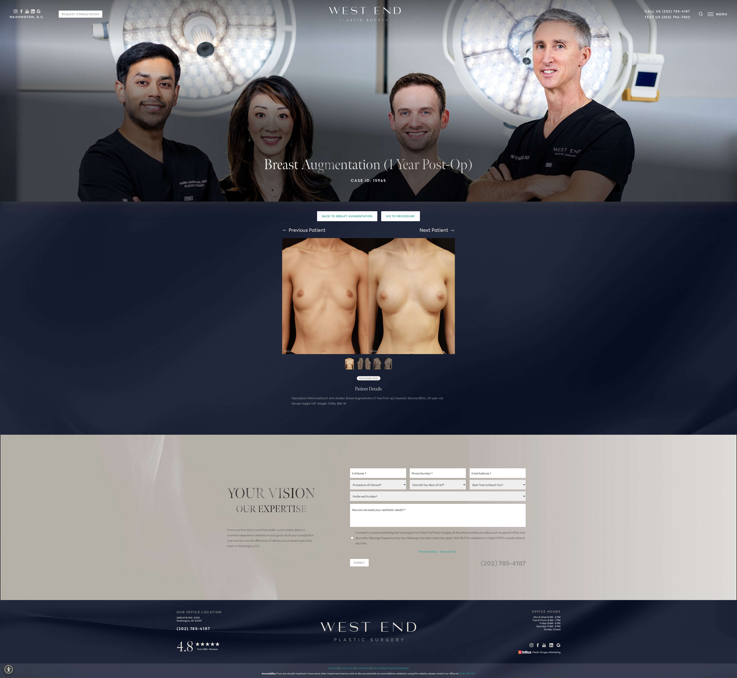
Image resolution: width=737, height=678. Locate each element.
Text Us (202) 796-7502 (667, 17)
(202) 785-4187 (503, 562)
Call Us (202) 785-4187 (667, 11)
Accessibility (362, 668)
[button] (710, 14)
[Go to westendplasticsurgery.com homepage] (364, 14)
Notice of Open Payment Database (390, 668)
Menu (721, 14)
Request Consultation (80, 14)
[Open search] (701, 14)
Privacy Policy (428, 551)
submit (359, 562)
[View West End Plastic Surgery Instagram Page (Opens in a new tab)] (15, 11)
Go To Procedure (400, 216)
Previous (307, 229)
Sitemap (333, 668)
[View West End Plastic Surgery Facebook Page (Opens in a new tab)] (21, 11)
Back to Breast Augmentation (347, 216)
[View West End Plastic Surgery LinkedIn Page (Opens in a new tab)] (33, 11)
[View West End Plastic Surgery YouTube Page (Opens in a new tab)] (27, 11)
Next (434, 229)
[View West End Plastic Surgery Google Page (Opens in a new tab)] (38, 11)
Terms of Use (447, 551)
